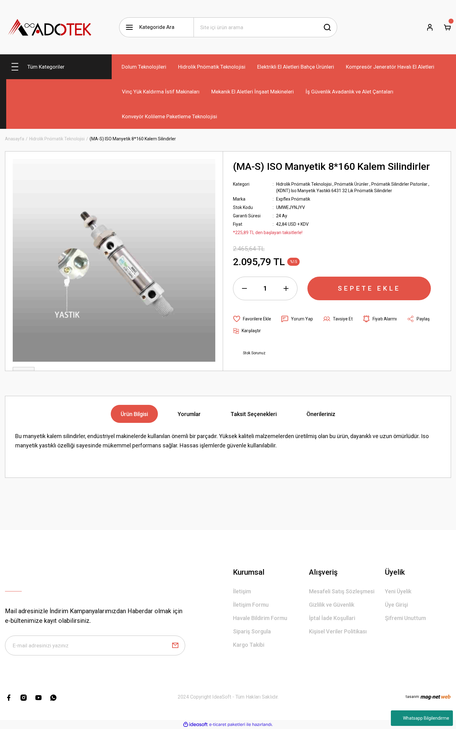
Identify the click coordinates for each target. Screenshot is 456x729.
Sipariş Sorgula (252, 631)
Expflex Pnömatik (293, 199)
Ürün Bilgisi (134, 414)
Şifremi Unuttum (405, 618)
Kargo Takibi (248, 644)
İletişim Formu (251, 604)
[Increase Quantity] (286, 288)
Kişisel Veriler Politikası (338, 631)
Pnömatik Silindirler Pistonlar (399, 184)
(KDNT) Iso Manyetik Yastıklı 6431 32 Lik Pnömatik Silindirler (334, 190)
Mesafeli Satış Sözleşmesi (341, 591)
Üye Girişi (396, 604)
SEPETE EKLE (369, 288)
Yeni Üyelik (398, 591)
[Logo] (50, 27)
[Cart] (447, 27)
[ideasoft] (195, 724)
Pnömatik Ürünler (351, 184)
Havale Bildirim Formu (260, 618)
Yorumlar (189, 414)
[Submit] (175, 645)
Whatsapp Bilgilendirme (426, 718)
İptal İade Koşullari (332, 618)
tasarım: (413, 697)
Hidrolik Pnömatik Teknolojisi (304, 184)
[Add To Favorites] (252, 319)
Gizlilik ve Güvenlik (331, 604)
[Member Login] (430, 27)
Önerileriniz (320, 414)
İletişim (242, 591)
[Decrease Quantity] (244, 288)
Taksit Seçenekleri (253, 414)
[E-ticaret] (227, 724)
